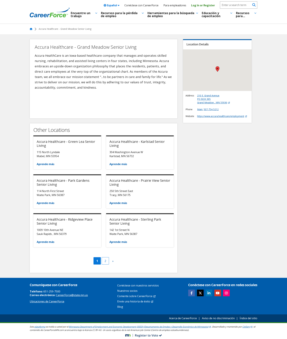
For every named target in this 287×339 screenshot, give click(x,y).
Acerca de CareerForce (183, 318)
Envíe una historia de (133, 301)
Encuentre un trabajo (80, 14)
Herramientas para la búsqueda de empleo (170, 14)
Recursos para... (242, 14)
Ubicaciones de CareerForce (47, 301)
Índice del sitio (248, 318)
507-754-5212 (211, 109)
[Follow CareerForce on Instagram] (226, 293)
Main (199, 109)
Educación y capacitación (211, 14)
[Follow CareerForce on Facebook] (191, 293)
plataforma (39, 326)
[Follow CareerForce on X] (200, 293)
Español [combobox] (112, 5)
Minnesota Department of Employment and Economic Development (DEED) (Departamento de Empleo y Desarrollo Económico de (138, 326)
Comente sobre (134, 296)
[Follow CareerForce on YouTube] (217, 293)
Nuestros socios (127, 291)
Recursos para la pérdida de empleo (119, 14)
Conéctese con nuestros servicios (138, 285)
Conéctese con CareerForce (141, 5)
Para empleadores (174, 5)
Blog (120, 307)
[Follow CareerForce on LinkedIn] (209, 293)
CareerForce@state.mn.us (72, 295)
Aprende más (45, 164)
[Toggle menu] (96, 13)
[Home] (50, 12)
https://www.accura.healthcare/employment (220, 116)
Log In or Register (203, 5)
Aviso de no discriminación (218, 318)
